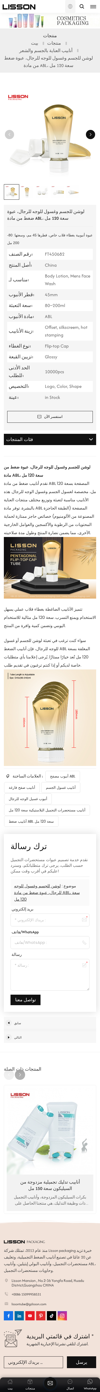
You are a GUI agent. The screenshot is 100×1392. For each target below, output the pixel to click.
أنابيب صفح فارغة (22, 787)
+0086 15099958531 (26, 1294)
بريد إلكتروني (22, 909)
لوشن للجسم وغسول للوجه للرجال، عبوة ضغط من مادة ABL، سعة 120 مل (47, 892)
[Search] (81, 6)
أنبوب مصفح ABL (62, 776)
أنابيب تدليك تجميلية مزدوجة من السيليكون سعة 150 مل (50, 1185)
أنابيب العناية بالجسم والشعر (46, 50)
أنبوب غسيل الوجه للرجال (28, 798)
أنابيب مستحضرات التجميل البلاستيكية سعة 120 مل (47, 810)
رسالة (17, 954)
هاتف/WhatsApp (25, 932)
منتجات (54, 43)
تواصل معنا (25, 1000)
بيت (34, 43)
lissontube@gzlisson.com (29, 1304)
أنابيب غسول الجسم (61, 787)
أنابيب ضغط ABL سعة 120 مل (31, 821)
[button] (90, 134)
